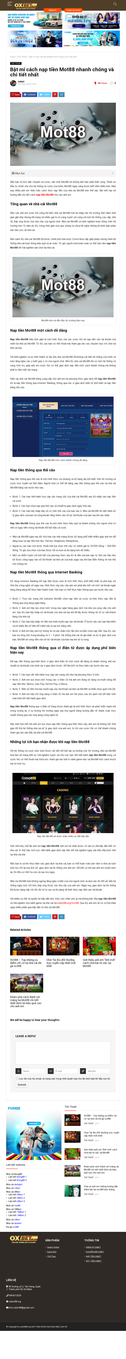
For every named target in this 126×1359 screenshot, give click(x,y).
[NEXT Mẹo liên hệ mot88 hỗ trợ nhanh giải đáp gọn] (123, 1351)
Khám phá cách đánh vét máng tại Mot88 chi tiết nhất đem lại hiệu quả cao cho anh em (25, 1002)
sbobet (18, 1223)
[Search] (115, 4)
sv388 (16, 1227)
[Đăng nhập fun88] (92, 39)
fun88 (17, 1205)
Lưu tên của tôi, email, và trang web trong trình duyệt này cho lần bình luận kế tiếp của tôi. (64, 1078)
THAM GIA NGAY (73, 10)
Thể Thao (51, 1256)
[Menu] (10, 4)
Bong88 (21, 1176)
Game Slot (51, 1252)
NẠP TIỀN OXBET (93, 1256)
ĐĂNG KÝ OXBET (93, 1247)
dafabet (18, 1184)
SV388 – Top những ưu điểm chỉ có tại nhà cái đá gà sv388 (25, 963)
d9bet (20, 1194)
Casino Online (53, 1247)
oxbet (21, 81)
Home (12, 57)
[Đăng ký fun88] (33, 1132)
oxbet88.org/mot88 (68, 903)
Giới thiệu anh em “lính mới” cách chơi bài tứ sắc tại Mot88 (99, 963)
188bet (20, 1212)
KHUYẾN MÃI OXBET (95, 1252)
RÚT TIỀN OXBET (94, 1261)
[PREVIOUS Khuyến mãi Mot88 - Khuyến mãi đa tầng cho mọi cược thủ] (3, 1351)
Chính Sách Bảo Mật (50, 1327)
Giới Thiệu (35, 1327)
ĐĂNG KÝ (53, 10)
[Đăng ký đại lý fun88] (34, 20)
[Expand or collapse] (112, 173)
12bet (17, 1188)
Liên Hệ (63, 1327)
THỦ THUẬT (22, 57)
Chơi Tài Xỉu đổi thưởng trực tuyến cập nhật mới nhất (60, 963)
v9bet (17, 1219)
